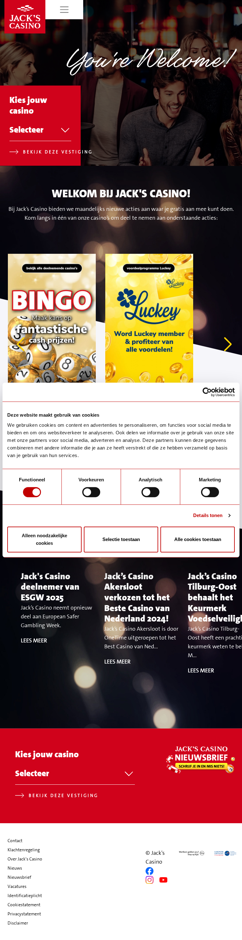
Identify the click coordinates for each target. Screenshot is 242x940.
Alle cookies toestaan (197, 539)
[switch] (91, 492)
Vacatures (17, 886)
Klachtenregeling (24, 850)
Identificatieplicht (25, 895)
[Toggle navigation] (64, 9)
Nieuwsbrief (19, 877)
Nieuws (15, 868)
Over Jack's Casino (25, 859)
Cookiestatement (24, 904)
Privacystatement (24, 914)
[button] (228, 344)
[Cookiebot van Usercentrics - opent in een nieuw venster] (207, 392)
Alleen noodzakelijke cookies (44, 539)
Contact (15, 840)
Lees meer (34, 640)
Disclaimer (18, 923)
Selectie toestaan (121, 539)
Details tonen (207, 515)
